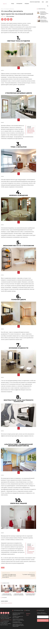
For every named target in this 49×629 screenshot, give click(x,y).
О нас (27, 615)
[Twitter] (5, 19)
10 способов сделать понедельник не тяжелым (17, 622)
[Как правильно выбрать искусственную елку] (30, 588)
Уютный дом (6, 8)
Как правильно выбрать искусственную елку (30, 594)
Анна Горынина (10, 16)
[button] (47, 5)
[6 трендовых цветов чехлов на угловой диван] (7, 588)
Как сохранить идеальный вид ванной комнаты (30, 130)
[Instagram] (4, 613)
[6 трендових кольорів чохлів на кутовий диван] (18, 588)
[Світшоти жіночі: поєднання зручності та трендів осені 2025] (38, 21)
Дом (3, 567)
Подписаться (43, 620)
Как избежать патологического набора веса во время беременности (44, 13)
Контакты (28, 613)
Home (2, 8)
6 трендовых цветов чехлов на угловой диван (7, 594)
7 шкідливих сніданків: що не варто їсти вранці (43, 17)
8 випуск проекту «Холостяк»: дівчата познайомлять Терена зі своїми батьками (18, 625)
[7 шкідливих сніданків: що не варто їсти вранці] (38, 17)
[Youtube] (8, 613)
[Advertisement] (43, 43)
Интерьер (12, 8)
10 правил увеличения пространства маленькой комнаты (30, 549)
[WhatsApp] (11, 19)
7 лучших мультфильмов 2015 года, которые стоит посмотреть (9, 576)
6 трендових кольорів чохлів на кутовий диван (18, 594)
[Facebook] (2, 19)
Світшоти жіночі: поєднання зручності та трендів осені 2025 (44, 21)
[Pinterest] (8, 19)
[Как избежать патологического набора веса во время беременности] (38, 12)
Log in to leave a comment (6, 603)
